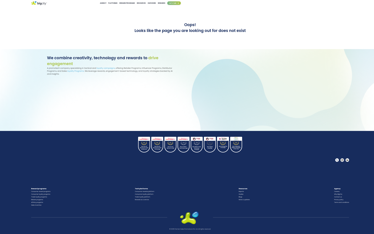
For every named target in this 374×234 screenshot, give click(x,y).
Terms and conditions (341, 202)
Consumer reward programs (40, 191)
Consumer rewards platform (144, 191)
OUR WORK (152, 3)
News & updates (244, 200)
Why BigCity (338, 194)
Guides (241, 194)
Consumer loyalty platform (144, 194)
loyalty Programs (75, 71)
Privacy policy (338, 200)
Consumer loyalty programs (40, 194)
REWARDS (161, 3)
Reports (241, 191)
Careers (337, 191)
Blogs (240, 197)
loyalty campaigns (106, 68)
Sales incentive (36, 205)
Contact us (338, 197)
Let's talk (172, 3)
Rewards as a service (142, 200)
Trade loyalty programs (39, 197)
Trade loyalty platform (142, 197)
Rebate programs (37, 200)
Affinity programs (37, 202)
